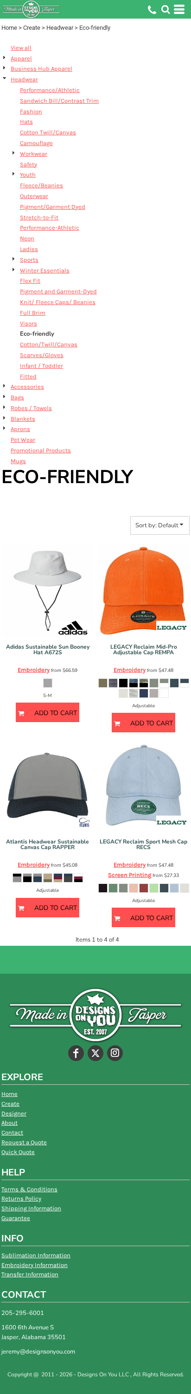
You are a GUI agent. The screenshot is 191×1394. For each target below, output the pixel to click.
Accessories (27, 386)
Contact (12, 1132)
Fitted (28, 376)
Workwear (33, 153)
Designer (13, 1113)
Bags (17, 397)
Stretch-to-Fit (39, 217)
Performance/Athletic (50, 89)
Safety (28, 164)
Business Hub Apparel (41, 68)
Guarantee (15, 1218)
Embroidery (34, 669)
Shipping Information (31, 1208)
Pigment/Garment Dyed (52, 206)
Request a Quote (24, 1142)
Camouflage (36, 142)
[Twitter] (95, 1053)
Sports (29, 259)
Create (31, 27)
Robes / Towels (31, 408)
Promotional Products (41, 450)
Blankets (23, 418)
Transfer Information (29, 1274)
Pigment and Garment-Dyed (58, 291)
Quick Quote (18, 1151)
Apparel (21, 58)
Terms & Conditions (29, 1189)
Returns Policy (21, 1198)
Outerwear (34, 196)
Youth (28, 174)
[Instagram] (115, 1053)
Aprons (20, 428)
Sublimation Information (35, 1255)
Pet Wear (23, 439)
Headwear (59, 27)
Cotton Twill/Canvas (48, 132)
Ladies (29, 249)
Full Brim (32, 312)
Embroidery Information (34, 1264)
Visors (28, 323)
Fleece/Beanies (41, 185)
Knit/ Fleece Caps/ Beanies (58, 302)
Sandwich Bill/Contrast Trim (59, 100)
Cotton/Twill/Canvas (48, 344)
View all (21, 47)
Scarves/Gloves (42, 355)
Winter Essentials (45, 270)
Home (9, 27)
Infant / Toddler (41, 365)
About (9, 1122)
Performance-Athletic (49, 227)
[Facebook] (76, 1053)
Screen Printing (129, 874)
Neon (27, 238)
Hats (26, 121)
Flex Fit (30, 280)
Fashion (31, 111)
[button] (165, 9)
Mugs (18, 461)
